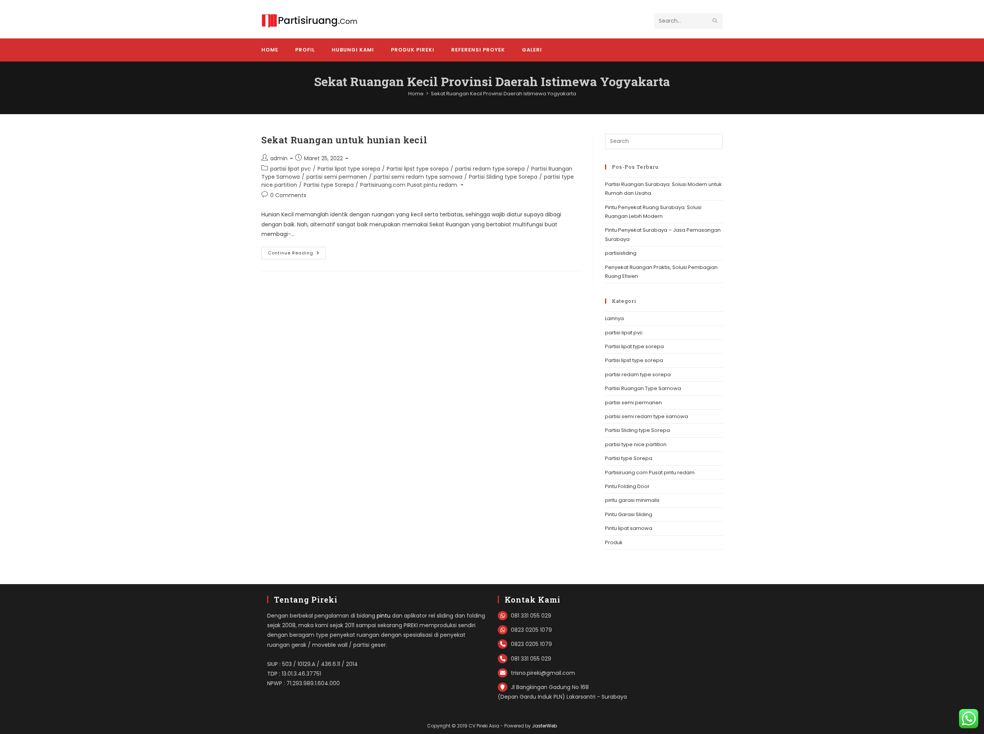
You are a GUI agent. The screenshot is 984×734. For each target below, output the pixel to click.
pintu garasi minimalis (632, 500)
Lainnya (614, 318)
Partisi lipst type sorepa (418, 169)
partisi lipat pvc (290, 169)
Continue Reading (297, 254)
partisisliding (621, 253)
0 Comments (288, 195)
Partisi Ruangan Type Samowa (643, 388)
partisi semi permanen (336, 177)
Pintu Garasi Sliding (628, 514)
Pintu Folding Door (627, 486)
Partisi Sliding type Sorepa (503, 177)
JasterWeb (544, 725)
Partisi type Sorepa (329, 185)
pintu (384, 615)
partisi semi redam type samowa (418, 177)
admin (279, 158)
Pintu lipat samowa (628, 528)
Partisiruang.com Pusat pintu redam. (409, 185)
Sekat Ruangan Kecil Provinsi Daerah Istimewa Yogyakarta (503, 93)
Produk (614, 542)
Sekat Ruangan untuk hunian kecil (344, 140)
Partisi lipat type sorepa (348, 169)
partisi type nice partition (636, 444)
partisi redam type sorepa (490, 169)
